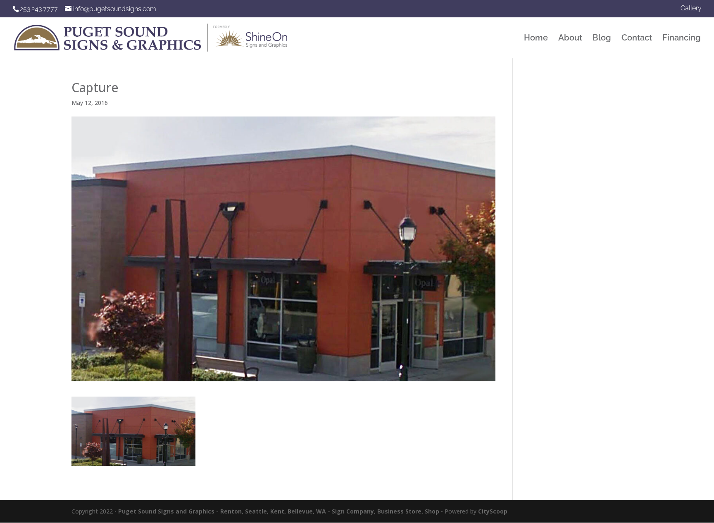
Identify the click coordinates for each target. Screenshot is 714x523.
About (570, 39)
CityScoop (492, 511)
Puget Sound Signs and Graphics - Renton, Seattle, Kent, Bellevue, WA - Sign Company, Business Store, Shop (278, 511)
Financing (681, 39)
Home (536, 39)
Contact (636, 39)
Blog (602, 39)
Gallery (691, 8)
